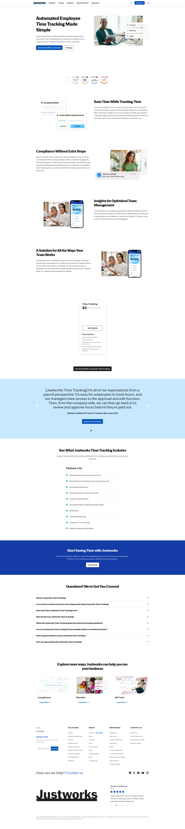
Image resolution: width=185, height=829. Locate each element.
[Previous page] (111, 805)
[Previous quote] (37, 406)
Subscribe (54, 748)
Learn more (44, 702)
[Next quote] (147, 406)
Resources (95, 3)
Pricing (60, 3)
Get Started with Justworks (49, 48)
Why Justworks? (83, 3)
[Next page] (132, 805)
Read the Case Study (92, 421)
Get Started (92, 328)
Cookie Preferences (47, 819)
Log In (38, 728)
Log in (149, 3)
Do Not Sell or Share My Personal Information (68, 819)
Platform (52, 3)
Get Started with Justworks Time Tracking (92, 369)
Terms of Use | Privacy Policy (128, 817)
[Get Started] (140, 3)
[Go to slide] (91, 430)
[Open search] (131, 3)
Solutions (70, 3)
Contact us (74, 773)
